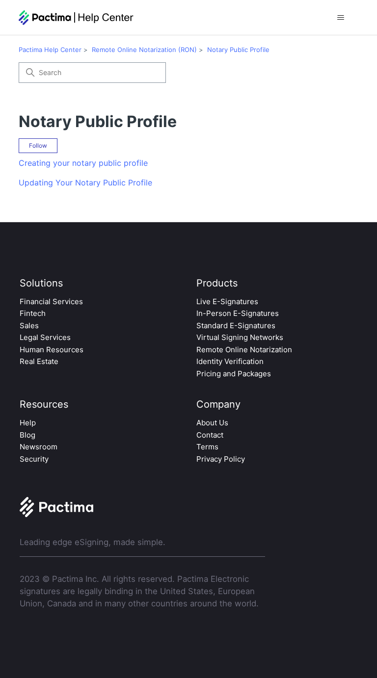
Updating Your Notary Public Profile (85, 182)
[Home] (76, 17)
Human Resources (51, 349)
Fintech (33, 313)
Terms (207, 446)
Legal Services (45, 337)
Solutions (41, 283)
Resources (44, 404)
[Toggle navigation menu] (340, 18)
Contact (209, 435)
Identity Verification (230, 361)
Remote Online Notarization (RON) (144, 49)
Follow (38, 145)
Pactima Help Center (50, 49)
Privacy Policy (220, 459)
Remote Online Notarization (244, 349)
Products (217, 283)
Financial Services (51, 301)
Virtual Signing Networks (239, 337)
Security (34, 459)
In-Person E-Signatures (237, 313)
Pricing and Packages (233, 373)
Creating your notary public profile (83, 163)
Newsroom (38, 446)
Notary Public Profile (238, 49)
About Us (212, 422)
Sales (29, 325)
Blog (27, 435)
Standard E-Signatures (235, 325)
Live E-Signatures (227, 301)
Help (28, 422)
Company (218, 404)
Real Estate (39, 361)
